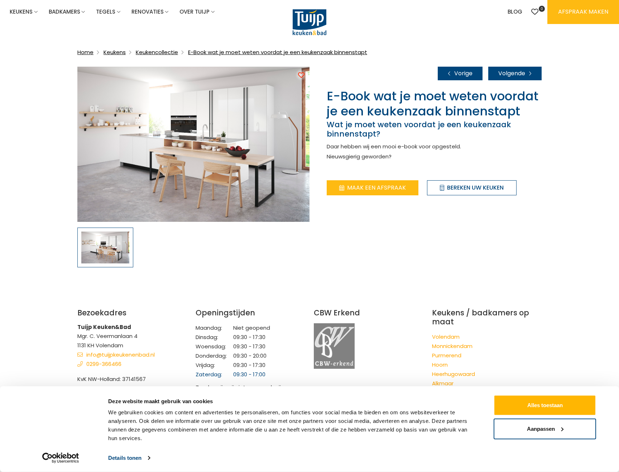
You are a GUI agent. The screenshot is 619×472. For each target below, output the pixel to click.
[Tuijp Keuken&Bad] (309, 22)
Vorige (463, 73)
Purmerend (446, 355)
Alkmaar (443, 383)
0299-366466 (103, 364)
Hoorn (440, 364)
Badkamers (64, 11)
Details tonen (124, 458)
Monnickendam (452, 346)
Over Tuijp (194, 11)
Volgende (511, 73)
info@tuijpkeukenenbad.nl (120, 354)
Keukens (21, 11)
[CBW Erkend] (334, 345)
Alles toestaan (545, 405)
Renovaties (147, 11)
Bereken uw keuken (475, 187)
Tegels (105, 11)
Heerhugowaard (453, 374)
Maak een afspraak (376, 187)
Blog (515, 11)
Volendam (446, 336)
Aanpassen (541, 428)
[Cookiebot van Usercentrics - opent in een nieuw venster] (60, 458)
